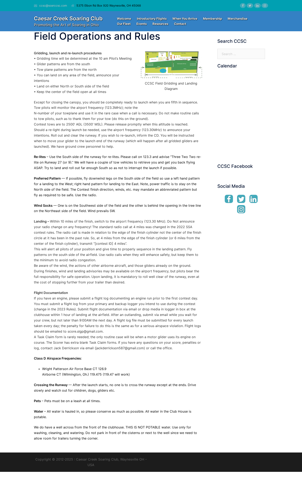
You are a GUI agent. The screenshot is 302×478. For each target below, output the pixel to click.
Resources (160, 24)
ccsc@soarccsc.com (53, 5)
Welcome (124, 19)
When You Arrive (184, 19)
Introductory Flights (152, 19)
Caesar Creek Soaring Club (68, 18)
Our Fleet (124, 24)
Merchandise (237, 19)
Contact (180, 24)
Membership (212, 19)
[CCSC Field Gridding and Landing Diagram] (171, 64)
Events (141, 24)
